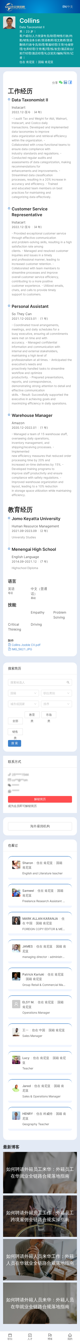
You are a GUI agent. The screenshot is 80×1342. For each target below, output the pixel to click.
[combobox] (23, 693)
